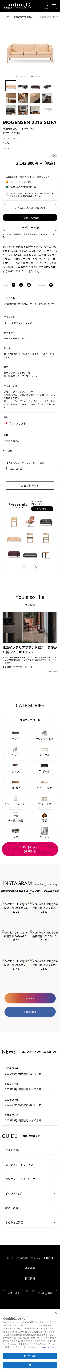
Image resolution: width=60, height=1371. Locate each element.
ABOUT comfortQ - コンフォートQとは (30, 1258)
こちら (44, 176)
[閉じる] (56, 1313)
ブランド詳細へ (42, 509)
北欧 (10, 450)
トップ (5, 17)
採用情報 (30, 1278)
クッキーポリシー (48, 1347)
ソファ (10, 138)
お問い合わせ (15, 1293)
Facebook (30, 1012)
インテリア (17, 667)
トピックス (28, 667)
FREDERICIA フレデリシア (19, 128)
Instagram (30, 998)
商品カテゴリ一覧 (30, 720)
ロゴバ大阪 (15, 468)
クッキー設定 (30, 1355)
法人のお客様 (45, 1293)
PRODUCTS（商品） (24, 17)
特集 (9, 667)
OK (30, 1365)
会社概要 (30, 1268)
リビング (7, 148)
